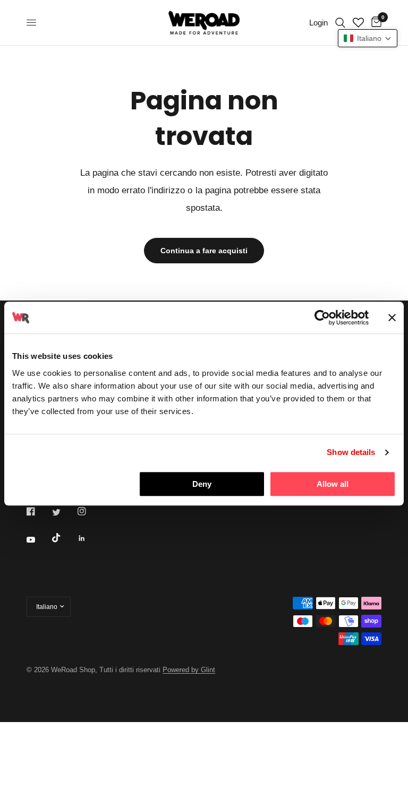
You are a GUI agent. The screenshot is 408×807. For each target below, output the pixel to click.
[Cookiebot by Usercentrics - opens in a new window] (322, 317)
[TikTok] (63, 538)
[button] (367, 38)
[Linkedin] (89, 538)
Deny (201, 483)
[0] (374, 22)
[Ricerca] (340, 22)
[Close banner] (392, 317)
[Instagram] (89, 511)
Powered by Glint (189, 670)
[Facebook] (38, 511)
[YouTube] (38, 540)
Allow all (332, 483)
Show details (351, 452)
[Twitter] (63, 511)
